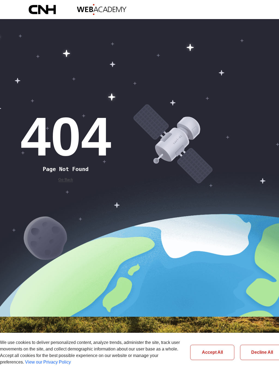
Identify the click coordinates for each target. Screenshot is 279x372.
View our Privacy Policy (48, 362)
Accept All (212, 352)
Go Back (65, 179)
